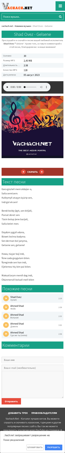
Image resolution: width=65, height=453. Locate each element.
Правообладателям (44, 412)
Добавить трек (18, 412)
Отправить (11, 401)
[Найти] (60, 16)
